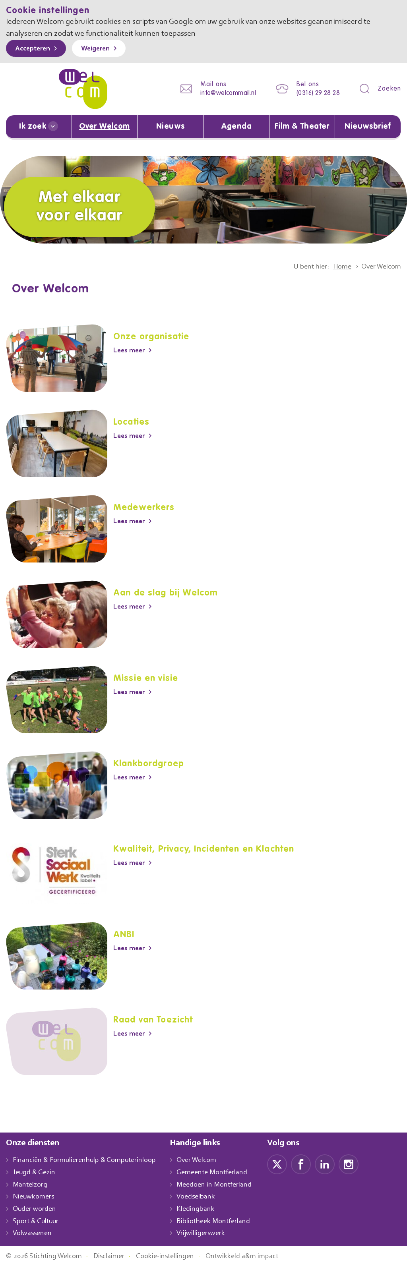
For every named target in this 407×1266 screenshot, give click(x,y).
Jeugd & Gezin (34, 1172)
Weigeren (95, 48)
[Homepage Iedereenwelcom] (83, 89)
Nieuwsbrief (368, 127)
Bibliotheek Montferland (213, 1221)
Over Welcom (104, 127)
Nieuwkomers (33, 1196)
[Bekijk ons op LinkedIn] (325, 1164)
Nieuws (170, 127)
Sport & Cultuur (35, 1221)
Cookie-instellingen (165, 1256)
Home (342, 267)
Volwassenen (32, 1233)
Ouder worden (34, 1209)
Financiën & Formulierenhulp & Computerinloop (84, 1160)
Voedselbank (195, 1196)
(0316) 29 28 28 (318, 93)
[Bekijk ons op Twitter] (277, 1164)
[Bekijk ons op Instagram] (349, 1164)
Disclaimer (108, 1256)
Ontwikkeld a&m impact (241, 1256)
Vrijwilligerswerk (200, 1233)
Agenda (236, 127)
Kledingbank (195, 1209)
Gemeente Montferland (211, 1172)
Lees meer (129, 350)
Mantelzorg (30, 1185)
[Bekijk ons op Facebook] (301, 1164)
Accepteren (32, 48)
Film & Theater (302, 127)
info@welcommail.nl (228, 93)
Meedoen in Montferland (214, 1185)
